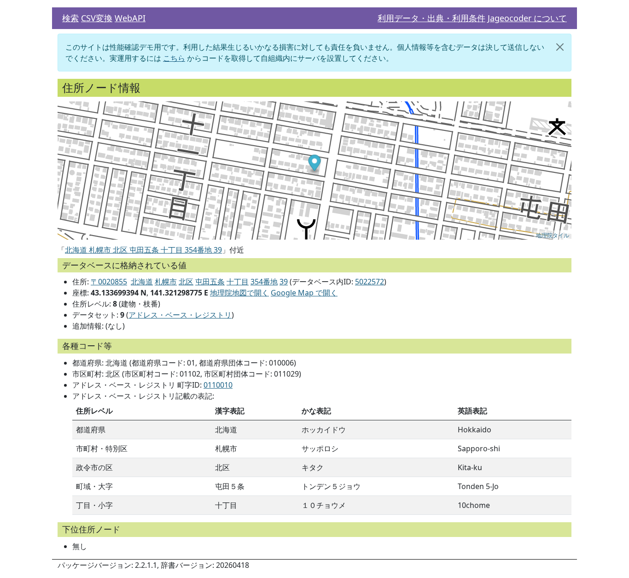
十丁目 (238, 282)
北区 (186, 282)
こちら (174, 58)
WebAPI (130, 18)
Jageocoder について (527, 18)
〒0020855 (109, 282)
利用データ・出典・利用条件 (431, 18)
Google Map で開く (304, 293)
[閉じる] (560, 47)
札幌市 (166, 282)
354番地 (264, 282)
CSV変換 (96, 18)
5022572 (369, 282)
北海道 (142, 282)
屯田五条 (210, 282)
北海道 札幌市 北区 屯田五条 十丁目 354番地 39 (143, 250)
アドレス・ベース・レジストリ (180, 315)
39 (284, 282)
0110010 (218, 385)
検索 (70, 18)
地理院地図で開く (239, 293)
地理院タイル (552, 235)
